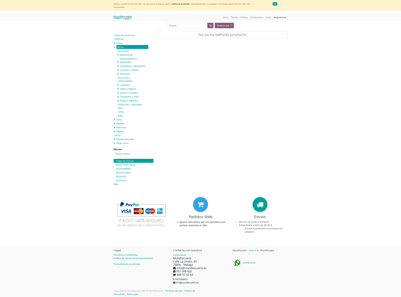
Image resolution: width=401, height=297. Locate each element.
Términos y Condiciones (126, 255)
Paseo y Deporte (128, 100)
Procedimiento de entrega (127, 264)
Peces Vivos (122, 143)
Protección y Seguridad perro (130, 106)
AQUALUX (121, 180)
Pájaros (120, 131)
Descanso (125, 73)
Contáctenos (179, 255)
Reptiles (120, 123)
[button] (224, 25)
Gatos (119, 119)
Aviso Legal (132, 294)
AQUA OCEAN (123, 172)
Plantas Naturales (125, 139)
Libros (121, 111)
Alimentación (126, 54)
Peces (119, 43)
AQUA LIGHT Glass (125, 164)
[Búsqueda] (210, 25)
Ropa (120, 115)
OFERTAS (119, 39)
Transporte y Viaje (129, 96)
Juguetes (125, 85)
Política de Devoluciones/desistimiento (133, 258)
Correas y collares (129, 70)
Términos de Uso (173, 290)
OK (275, 4)
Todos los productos (124, 35)
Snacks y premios (129, 92)
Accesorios (123, 51)
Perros (120, 47)
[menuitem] (225, 17)
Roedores (121, 127)
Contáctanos (249, 262)
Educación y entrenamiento (125, 79)
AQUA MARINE (123, 168)
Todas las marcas (125, 160)
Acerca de (254, 250)
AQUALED (121, 176)
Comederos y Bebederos (132, 66)
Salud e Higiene (128, 89)
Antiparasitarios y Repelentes (129, 60)
